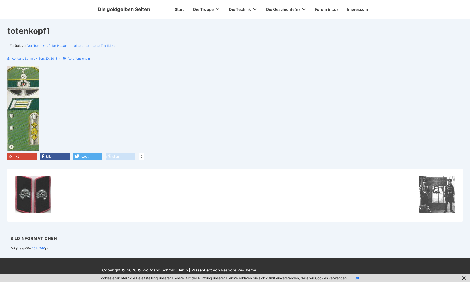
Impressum (357, 9)
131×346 (38, 248)
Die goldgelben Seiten (124, 9)
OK (356, 278)
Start (179, 9)
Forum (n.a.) (326, 9)
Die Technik (240, 9)
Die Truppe (203, 9)
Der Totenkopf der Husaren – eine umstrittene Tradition (71, 46)
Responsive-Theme (238, 270)
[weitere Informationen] (141, 157)
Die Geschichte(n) (283, 9)
